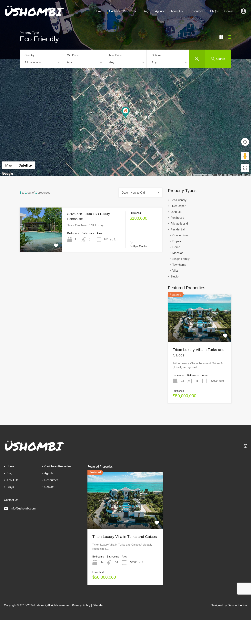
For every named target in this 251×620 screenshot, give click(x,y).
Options (156, 55)
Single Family (181, 258)
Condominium (181, 235)
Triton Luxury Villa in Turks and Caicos (124, 537)
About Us (177, 11)
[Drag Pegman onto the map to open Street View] (245, 156)
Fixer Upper (178, 206)
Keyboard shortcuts (200, 175)
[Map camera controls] (245, 142)
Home (98, 11)
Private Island (179, 223)
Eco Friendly (178, 200)
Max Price (115, 55)
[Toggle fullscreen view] (245, 168)
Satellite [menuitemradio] (25, 165)
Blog (145, 11)
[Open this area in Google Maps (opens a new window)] (7, 173)
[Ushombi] (34, 16)
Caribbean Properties (122, 11)
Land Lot (175, 211)
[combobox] (41, 63)
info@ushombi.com (23, 508)
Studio (174, 276)
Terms (247, 175)
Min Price (72, 55)
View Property (41, 242)
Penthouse (177, 217)
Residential (177, 229)
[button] (125, 112)
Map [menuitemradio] (8, 165)
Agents (159, 11)
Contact (229, 11)
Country (29, 55)
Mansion (177, 253)
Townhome (179, 264)
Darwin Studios (237, 605)
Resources (196, 11)
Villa (175, 270)
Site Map (98, 605)
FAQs (214, 11)
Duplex (176, 241)
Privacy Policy (81, 605)
